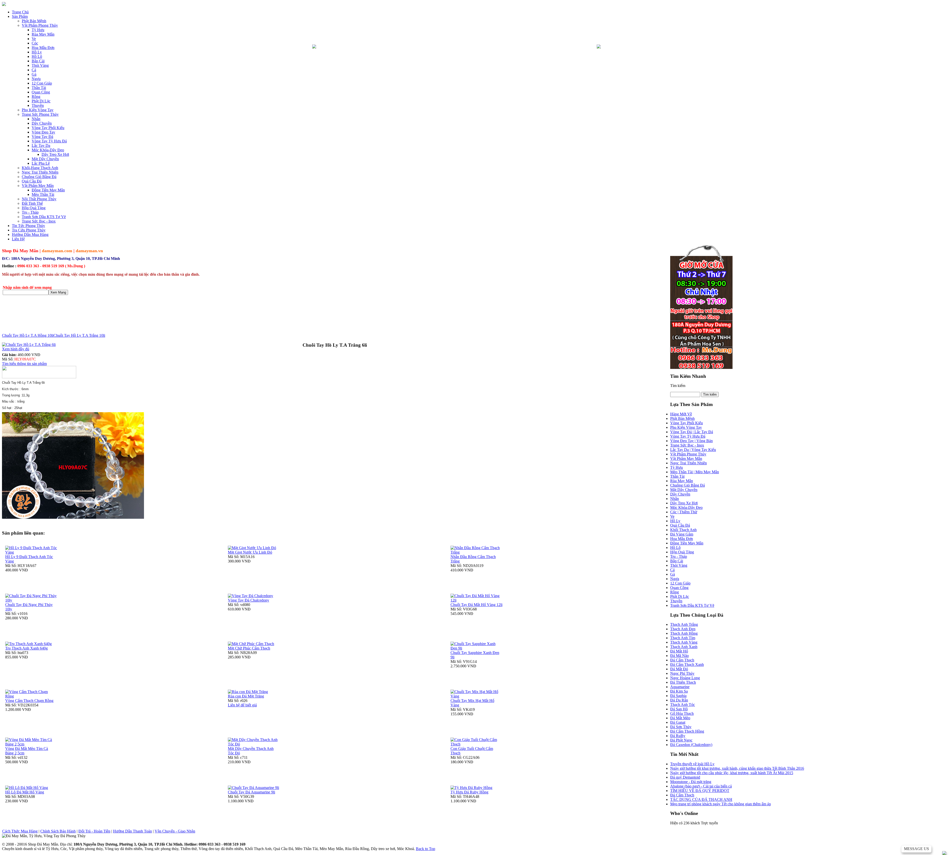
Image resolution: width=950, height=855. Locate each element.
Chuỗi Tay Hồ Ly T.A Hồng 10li (27, 335)
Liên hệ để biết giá (242, 705)
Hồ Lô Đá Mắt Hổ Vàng (24, 792)
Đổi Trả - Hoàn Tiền (94, 831)
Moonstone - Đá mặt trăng (690, 782)
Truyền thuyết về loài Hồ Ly (692, 764)
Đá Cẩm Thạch (682, 795)
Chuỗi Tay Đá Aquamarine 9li (251, 792)
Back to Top (425, 849)
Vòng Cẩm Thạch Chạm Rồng (29, 700)
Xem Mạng (58, 292)
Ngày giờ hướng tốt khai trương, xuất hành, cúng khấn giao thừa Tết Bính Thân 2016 (737, 768)
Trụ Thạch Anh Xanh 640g (26, 648)
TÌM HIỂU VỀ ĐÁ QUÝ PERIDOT (699, 790)
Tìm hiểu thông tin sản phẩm (24, 363)
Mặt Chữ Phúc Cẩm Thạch (249, 648)
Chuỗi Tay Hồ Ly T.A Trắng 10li (79, 335)
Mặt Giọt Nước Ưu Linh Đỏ (250, 552)
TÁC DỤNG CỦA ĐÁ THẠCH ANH (701, 799)
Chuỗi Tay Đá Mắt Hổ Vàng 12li (476, 605)
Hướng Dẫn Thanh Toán (132, 831)
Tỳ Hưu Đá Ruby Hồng (469, 792)
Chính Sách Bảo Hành (58, 831)
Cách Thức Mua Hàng (20, 831)
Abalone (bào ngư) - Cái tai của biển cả (701, 786)
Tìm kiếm (677, 385)
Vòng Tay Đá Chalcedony (248, 600)
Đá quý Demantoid (685, 777)
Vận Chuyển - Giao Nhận (175, 831)
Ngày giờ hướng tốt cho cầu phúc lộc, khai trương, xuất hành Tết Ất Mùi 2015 (731, 773)
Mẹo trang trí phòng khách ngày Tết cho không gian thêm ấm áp (720, 804)
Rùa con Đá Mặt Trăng (246, 696)
